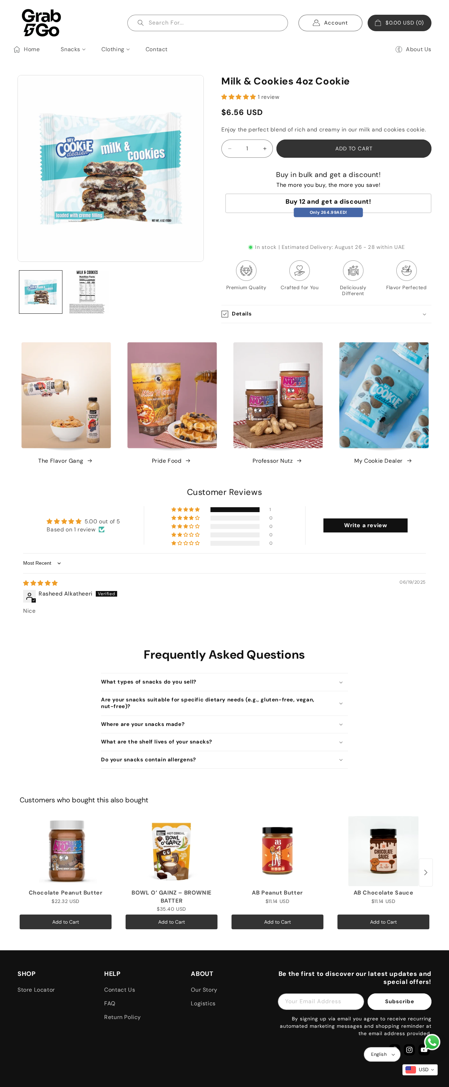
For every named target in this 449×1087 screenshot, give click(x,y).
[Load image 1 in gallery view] (40, 292)
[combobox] (208, 23)
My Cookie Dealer (378, 460)
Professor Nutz (273, 460)
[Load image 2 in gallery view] (87, 292)
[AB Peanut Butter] (277, 851)
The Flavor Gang (60, 460)
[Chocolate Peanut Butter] (65, 851)
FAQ (109, 1003)
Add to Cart (65, 922)
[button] (70, 47)
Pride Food (167, 460)
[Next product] (426, 872)
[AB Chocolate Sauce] (383, 851)
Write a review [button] (365, 525)
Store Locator (36, 989)
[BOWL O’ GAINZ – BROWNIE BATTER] (171, 851)
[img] (40, 583)
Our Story (204, 989)
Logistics (203, 1003)
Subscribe (399, 1001)
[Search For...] (140, 22)
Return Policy (122, 1017)
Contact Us (119, 989)
